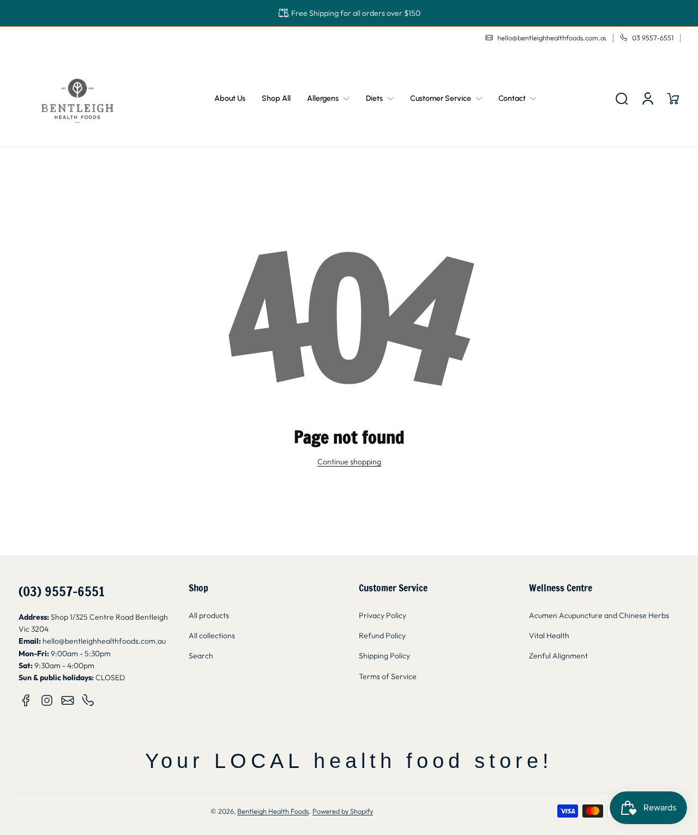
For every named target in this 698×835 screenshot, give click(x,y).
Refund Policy (382, 635)
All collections (212, 635)
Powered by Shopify (342, 811)
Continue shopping (349, 462)
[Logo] (77, 98)
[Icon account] (647, 98)
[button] (621, 98)
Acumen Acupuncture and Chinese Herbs (599, 615)
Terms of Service (388, 676)
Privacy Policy (382, 615)
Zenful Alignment (558, 656)
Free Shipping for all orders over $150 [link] (355, 13)
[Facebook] (26, 700)
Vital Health (549, 635)
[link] (328, 99)
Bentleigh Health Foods (273, 811)
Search (201, 656)
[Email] (67, 700)
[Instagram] (46, 700)
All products (209, 615)
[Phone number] (88, 700)
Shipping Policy (384, 656)
